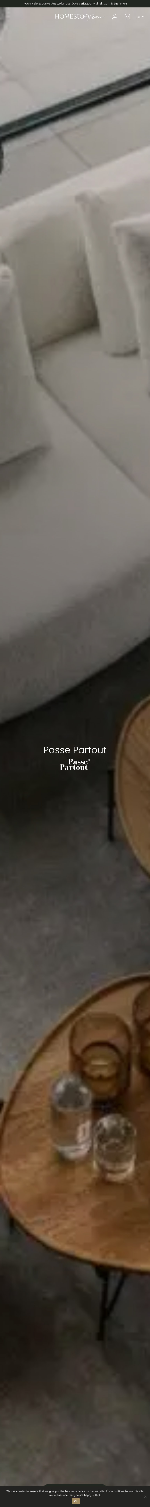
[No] (145, 1497)
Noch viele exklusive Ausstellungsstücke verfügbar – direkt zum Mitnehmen (75, 3)
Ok (76, 1501)
